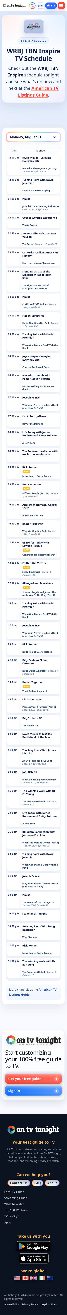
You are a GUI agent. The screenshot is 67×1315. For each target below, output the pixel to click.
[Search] (32, 5)
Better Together (32, 523)
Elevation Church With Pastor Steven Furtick (36, 377)
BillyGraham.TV (32, 718)
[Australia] (50, 1278)
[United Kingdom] (33, 1278)
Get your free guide (24, 1078)
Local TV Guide (14, 1192)
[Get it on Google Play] (33, 1246)
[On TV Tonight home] (33, 1040)
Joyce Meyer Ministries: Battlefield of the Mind (37, 735)
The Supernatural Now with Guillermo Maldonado (40, 452)
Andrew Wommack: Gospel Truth (39, 506)
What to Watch (14, 1204)
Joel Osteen (29, 772)
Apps (7, 1222)
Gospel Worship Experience (39, 217)
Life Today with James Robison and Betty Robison (39, 433)
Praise (26, 198)
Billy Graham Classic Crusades (35, 661)
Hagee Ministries (33, 315)
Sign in (51, 5)
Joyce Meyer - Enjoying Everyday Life (36, 159)
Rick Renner (30, 467)
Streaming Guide (15, 1198)
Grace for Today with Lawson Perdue (35, 544)
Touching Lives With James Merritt (39, 751)
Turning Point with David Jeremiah (38, 181)
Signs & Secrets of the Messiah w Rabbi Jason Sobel (36, 275)
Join (40, 5)
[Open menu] (61, 5)
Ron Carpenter (31, 484)
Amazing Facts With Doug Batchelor (38, 928)
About (52, 1183)
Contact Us (19, 1183)
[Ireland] (42, 1278)
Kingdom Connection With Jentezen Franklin (38, 833)
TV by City (10, 1216)
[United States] (17, 1278)
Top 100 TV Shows (16, 1210)
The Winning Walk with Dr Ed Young (38, 792)
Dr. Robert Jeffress (34, 416)
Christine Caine (32, 699)
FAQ (37, 1183)
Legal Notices (49, 1304)
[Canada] (25, 1278)
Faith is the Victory (34, 563)
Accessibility (11, 1304)
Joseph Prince (31, 397)
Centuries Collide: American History (40, 254)
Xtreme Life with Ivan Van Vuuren (39, 235)
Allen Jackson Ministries (37, 583)
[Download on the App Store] (34, 1258)
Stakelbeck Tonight (34, 913)
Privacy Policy (30, 1304)
